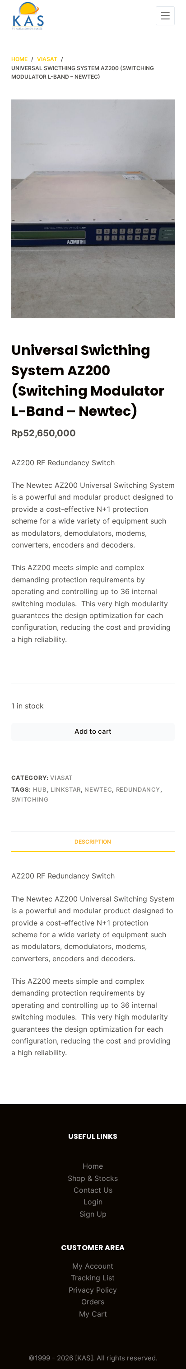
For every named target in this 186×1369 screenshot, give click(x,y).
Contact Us (93, 1189)
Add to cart (93, 731)
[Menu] (165, 15)
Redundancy (138, 789)
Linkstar (66, 789)
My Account (92, 1265)
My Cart (93, 1313)
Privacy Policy (93, 1289)
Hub (40, 789)
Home (93, 1166)
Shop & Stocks (93, 1178)
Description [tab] (92, 841)
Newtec (98, 789)
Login (93, 1201)
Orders (92, 1301)
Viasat (61, 777)
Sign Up (93, 1213)
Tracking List (93, 1277)
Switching (30, 799)
